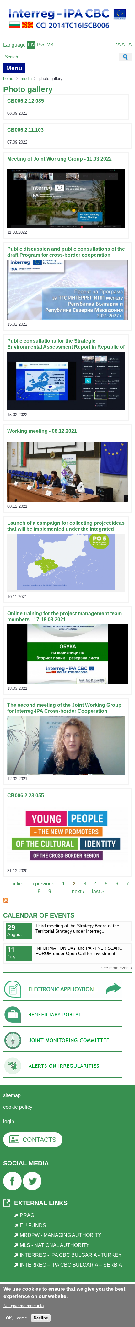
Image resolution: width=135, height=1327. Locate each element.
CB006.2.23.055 (25, 795)
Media (26, 78)
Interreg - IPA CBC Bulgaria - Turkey (71, 1255)
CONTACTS (39, 1139)
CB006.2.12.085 (25, 101)
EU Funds (33, 1225)
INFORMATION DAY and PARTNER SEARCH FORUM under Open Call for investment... (80, 951)
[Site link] (66, 226)
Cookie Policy (17, 1107)
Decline (41, 1318)
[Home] (67, 31)
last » (98, 891)
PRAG (27, 1215)
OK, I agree (16, 1318)
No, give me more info (23, 1305)
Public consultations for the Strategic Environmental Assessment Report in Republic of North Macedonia (66, 347)
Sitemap (12, 1095)
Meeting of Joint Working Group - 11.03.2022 (59, 159)
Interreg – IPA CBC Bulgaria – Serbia (71, 1264)
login (8, 1121)
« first (18, 883)
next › (78, 891)
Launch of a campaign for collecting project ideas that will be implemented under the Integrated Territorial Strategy (66, 529)
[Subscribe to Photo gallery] (5, 901)
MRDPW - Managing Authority (60, 1235)
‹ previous (43, 883)
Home (8, 78)
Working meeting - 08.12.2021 (42, 431)
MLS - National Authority (54, 1245)
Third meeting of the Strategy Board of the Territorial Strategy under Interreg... (77, 928)
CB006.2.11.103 (25, 130)
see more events (116, 967)
